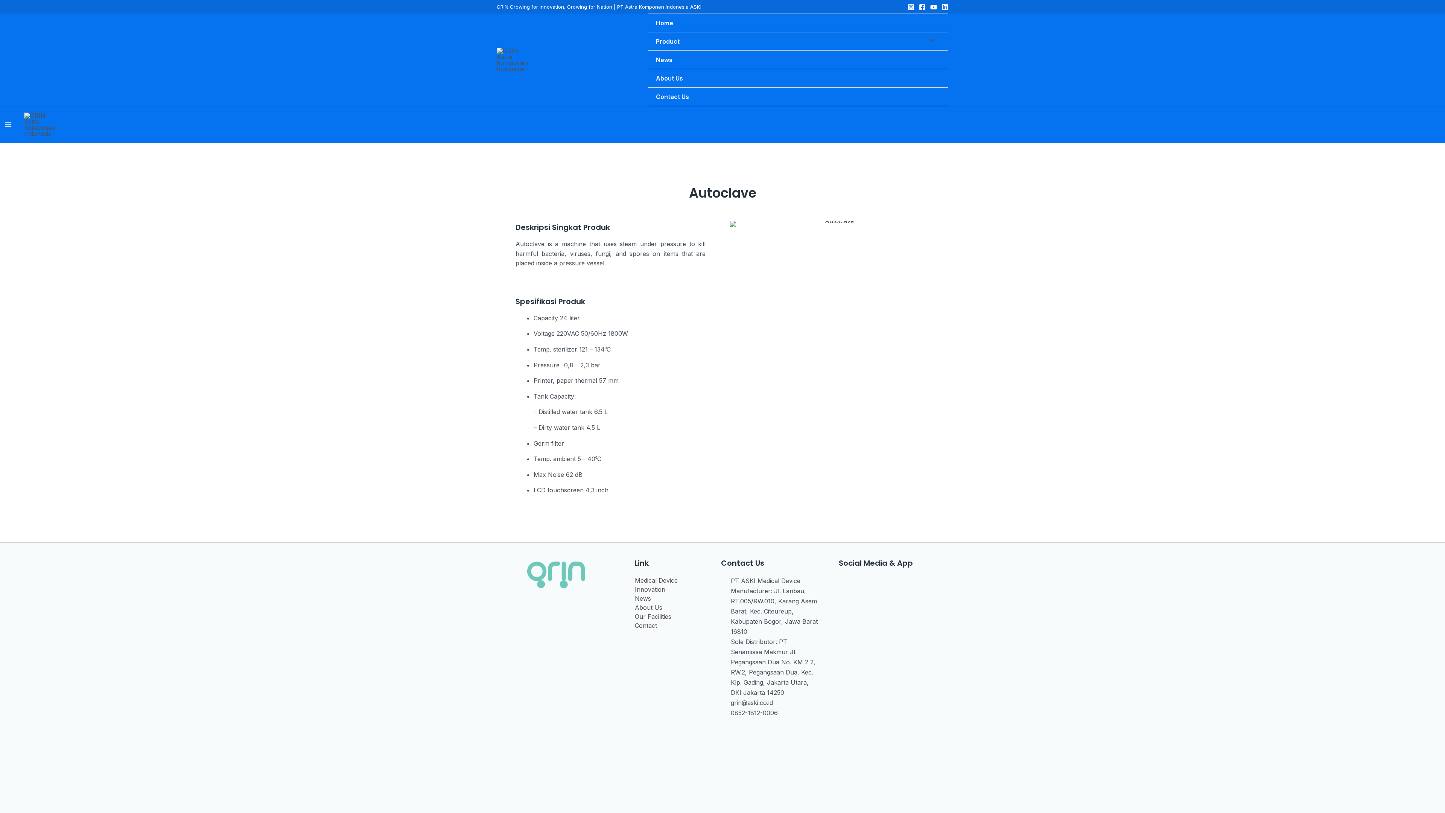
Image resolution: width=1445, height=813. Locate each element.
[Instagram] (911, 7)
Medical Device (656, 580)
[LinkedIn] (945, 7)
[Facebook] (922, 7)
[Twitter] (933, 7)
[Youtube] (877, 584)
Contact (646, 625)
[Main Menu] (8, 124)
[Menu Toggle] (930, 41)
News (643, 598)
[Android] (894, 584)
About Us (648, 607)
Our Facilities (653, 616)
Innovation (650, 589)
